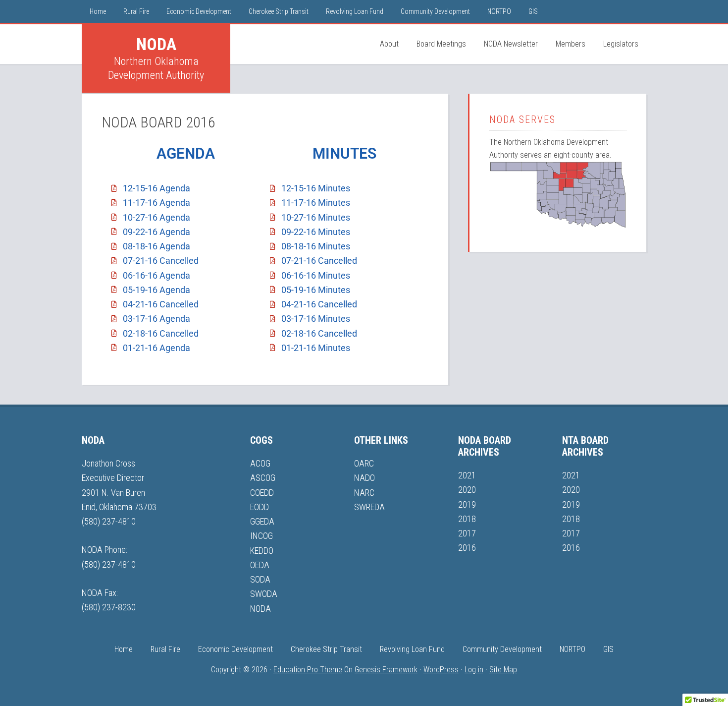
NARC (364, 492)
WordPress (441, 669)
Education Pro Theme (307, 669)
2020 (467, 489)
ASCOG (262, 477)
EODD (259, 507)
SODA (260, 579)
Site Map (503, 669)
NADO (364, 477)
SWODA (263, 593)
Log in (474, 669)
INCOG (261, 535)
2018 (467, 519)
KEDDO (261, 550)
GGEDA (262, 521)
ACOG (260, 463)
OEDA (259, 565)
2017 (467, 533)
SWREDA (369, 507)
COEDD (262, 492)
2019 (467, 504)
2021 (467, 475)
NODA (156, 44)
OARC (364, 463)
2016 (467, 547)
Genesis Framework (386, 669)
